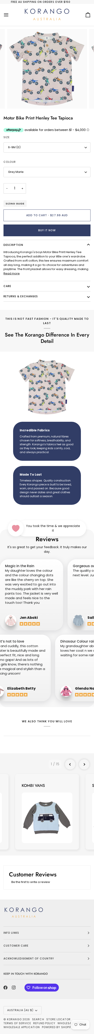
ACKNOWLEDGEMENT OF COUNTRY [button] (28, 958)
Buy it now (47, 230)
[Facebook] (5, 988)
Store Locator (58, 1019)
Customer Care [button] (15, 945)
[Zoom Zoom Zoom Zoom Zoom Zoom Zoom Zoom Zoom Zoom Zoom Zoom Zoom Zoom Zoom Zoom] (47, 69)
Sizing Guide (15, 203)
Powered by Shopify (57, 1027)
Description (13, 245)
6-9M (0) (14, 147)
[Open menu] (10, 15)
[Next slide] (84, 764)
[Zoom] (15, 100)
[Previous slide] (70, 764)
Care (7, 286)
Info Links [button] (11, 933)
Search (38, 1019)
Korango (14, 1019)
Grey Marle (16, 172)
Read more (11, 273)
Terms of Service (17, 1023)
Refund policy (44, 1023)
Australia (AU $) (20, 1010)
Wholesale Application (21, 1027)
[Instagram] (14, 988)
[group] (47, 812)
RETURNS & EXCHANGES (20, 296)
